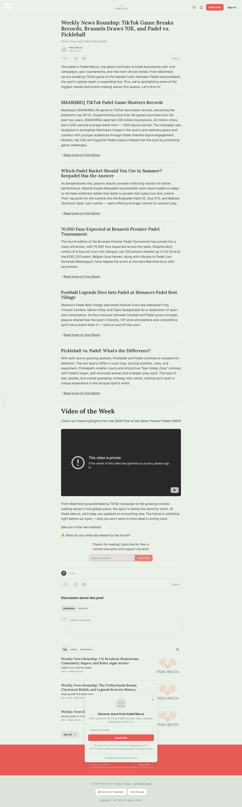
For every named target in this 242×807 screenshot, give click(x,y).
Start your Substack (112, 791)
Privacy (119, 783)
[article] (121, 667)
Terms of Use (137, 745)
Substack (105, 800)
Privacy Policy (145, 748)
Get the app (137, 791)
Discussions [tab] (86, 649)
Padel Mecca (75, 47)
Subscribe (215, 7)
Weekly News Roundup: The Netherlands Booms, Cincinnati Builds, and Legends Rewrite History (99, 687)
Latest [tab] (73, 649)
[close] (152, 699)
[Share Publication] (201, 7)
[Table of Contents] (3, 403)
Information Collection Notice (120, 748)
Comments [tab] (69, 608)
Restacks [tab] (83, 608)
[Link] (56, 102)
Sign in (232, 7)
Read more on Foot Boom (81, 155)
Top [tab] (65, 649)
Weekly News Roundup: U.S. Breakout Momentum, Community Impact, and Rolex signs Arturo (100, 661)
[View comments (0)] (76, 58)
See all (68, 734)
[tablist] (75, 608)
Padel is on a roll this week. (76, 667)
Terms (128, 783)
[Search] (194, 7)
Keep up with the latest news (77, 694)
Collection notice (142, 783)
